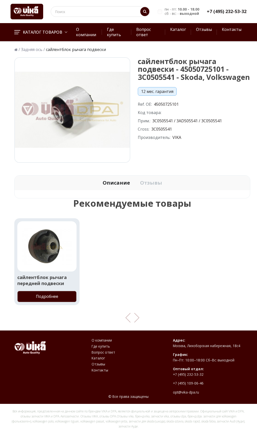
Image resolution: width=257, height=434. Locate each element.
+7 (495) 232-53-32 (226, 11)
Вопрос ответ (143, 32)
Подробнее (47, 296)
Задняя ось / (33, 49)
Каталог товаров (42, 32)
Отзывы (204, 29)
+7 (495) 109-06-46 (188, 383)
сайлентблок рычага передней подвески (42, 280)
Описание (116, 183)
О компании (86, 32)
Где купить (114, 32)
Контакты (231, 29)
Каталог (178, 29)
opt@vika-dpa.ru (186, 392)
